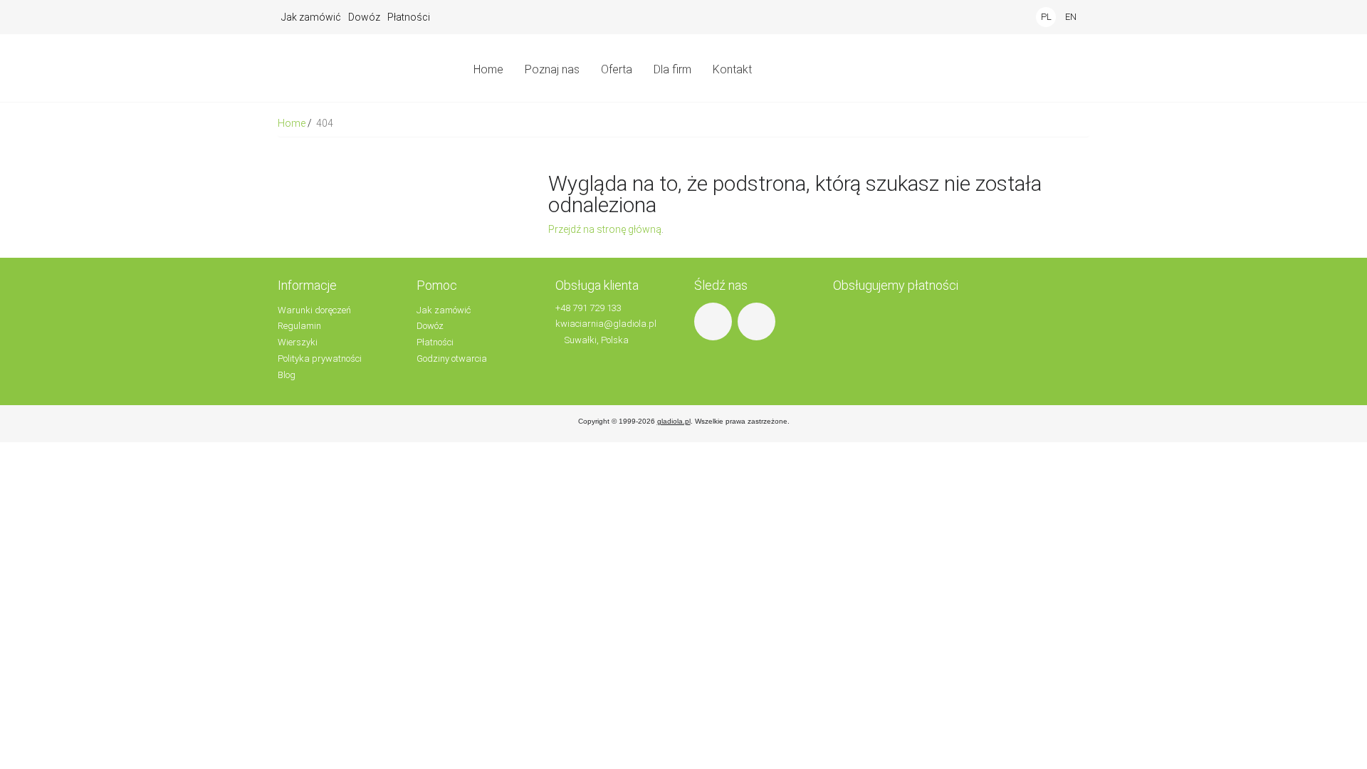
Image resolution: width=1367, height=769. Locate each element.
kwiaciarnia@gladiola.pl (605, 323)
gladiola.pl (674, 421)
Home (293, 123)
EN (1071, 16)
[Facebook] (714, 320)
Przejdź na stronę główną (604, 229)
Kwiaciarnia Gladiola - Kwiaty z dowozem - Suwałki (359, 68)
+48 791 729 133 (588, 308)
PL (1046, 16)
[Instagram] (758, 320)
